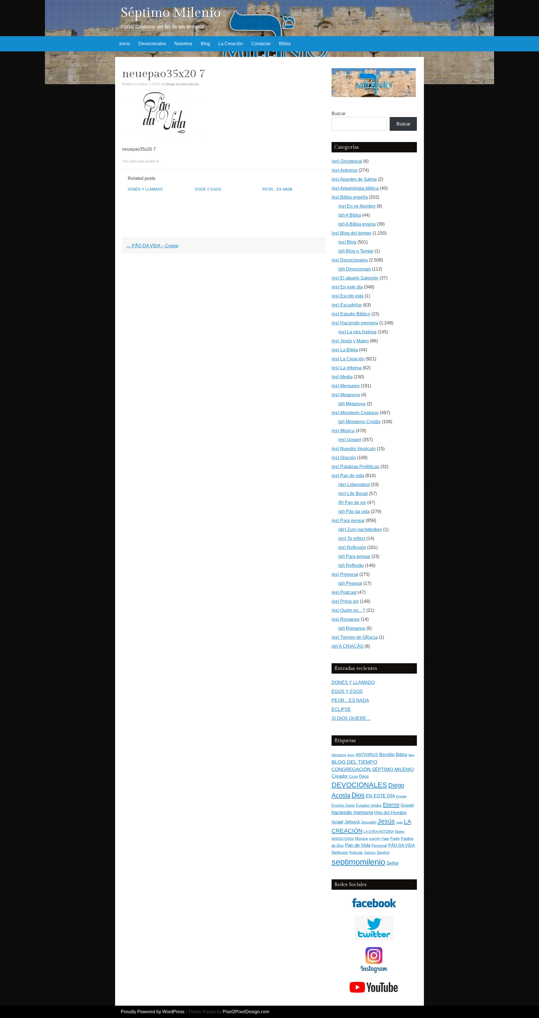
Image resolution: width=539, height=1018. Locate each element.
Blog (205, 43)
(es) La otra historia (357, 332)
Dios (358, 795)
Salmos (370, 853)
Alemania (339, 755)
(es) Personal (345, 574)
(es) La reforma (347, 367)
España (401, 796)
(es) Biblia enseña (350, 197)
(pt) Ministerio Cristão (359, 421)
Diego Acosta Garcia (182, 84)
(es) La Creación (348, 358)
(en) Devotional (347, 161)
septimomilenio (358, 861)
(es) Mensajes (346, 385)
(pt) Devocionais (354, 269)
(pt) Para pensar (354, 556)
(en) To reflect (351, 538)
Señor (392, 863)
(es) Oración (344, 457)
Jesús (386, 821)
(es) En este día (347, 287)
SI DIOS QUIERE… (351, 718)
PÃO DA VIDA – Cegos (152, 245)
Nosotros (183, 43)
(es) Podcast (344, 592)
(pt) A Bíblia (349, 215)
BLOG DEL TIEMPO (354, 762)
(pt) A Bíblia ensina (357, 224)
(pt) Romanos (351, 628)
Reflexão (356, 853)
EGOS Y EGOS (208, 189)
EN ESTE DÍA (380, 795)
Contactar (261, 43)
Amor (351, 755)
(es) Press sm (345, 601)
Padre (395, 838)
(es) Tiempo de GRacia (355, 637)
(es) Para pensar (348, 520)
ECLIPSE (341, 709)
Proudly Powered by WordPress (152, 1011)
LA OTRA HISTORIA (379, 831)
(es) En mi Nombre (357, 206)
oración (374, 839)
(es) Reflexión (352, 547)
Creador (340, 776)
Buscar (339, 113)
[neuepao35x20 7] (164, 135)
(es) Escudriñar (347, 305)
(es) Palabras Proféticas (355, 466)
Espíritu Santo (343, 805)
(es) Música (343, 430)
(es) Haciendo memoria (355, 323)
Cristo (353, 776)
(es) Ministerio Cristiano (355, 412)
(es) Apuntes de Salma (354, 179)
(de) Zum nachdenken (360, 529)
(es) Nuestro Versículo (354, 448)
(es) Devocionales (350, 260)
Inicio (124, 43)
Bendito (387, 754)
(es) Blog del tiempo (351, 233)
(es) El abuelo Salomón (355, 278)
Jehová (352, 822)
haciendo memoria (352, 812)
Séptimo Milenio (171, 13)
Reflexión (340, 852)
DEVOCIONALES (359, 785)
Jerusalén (368, 822)
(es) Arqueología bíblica (355, 188)
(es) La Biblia (345, 349)
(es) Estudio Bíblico (351, 314)
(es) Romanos (346, 619)
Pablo (385, 838)
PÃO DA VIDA (401, 845)
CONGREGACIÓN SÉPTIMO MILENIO (373, 769)
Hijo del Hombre (390, 812)
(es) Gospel (349, 439)
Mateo (400, 832)
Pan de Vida (357, 845)
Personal (379, 845)
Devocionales (152, 43)
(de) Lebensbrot (354, 484)
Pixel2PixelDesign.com (246, 1011)
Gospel (407, 805)
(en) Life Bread (353, 493)
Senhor (383, 852)
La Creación (230, 43)
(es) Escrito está (348, 296)
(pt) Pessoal (350, 583)
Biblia (285, 43)
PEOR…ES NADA (277, 189)
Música (361, 838)
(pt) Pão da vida (354, 511)
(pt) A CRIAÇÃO (348, 646)
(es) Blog (347, 242)
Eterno (391, 805)
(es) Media (342, 376)
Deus (364, 776)
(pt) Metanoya (352, 403)
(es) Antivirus (344, 170)
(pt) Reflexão (351, 565)
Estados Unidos (369, 805)
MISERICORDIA (343, 838)
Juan (399, 822)
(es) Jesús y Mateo (350, 340)
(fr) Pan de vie (352, 502)
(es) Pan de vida (348, 475)
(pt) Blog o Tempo (355, 251)
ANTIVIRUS (367, 754)
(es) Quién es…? (348, 610)
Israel (337, 822)
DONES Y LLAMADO (145, 189)
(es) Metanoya (346, 394)
